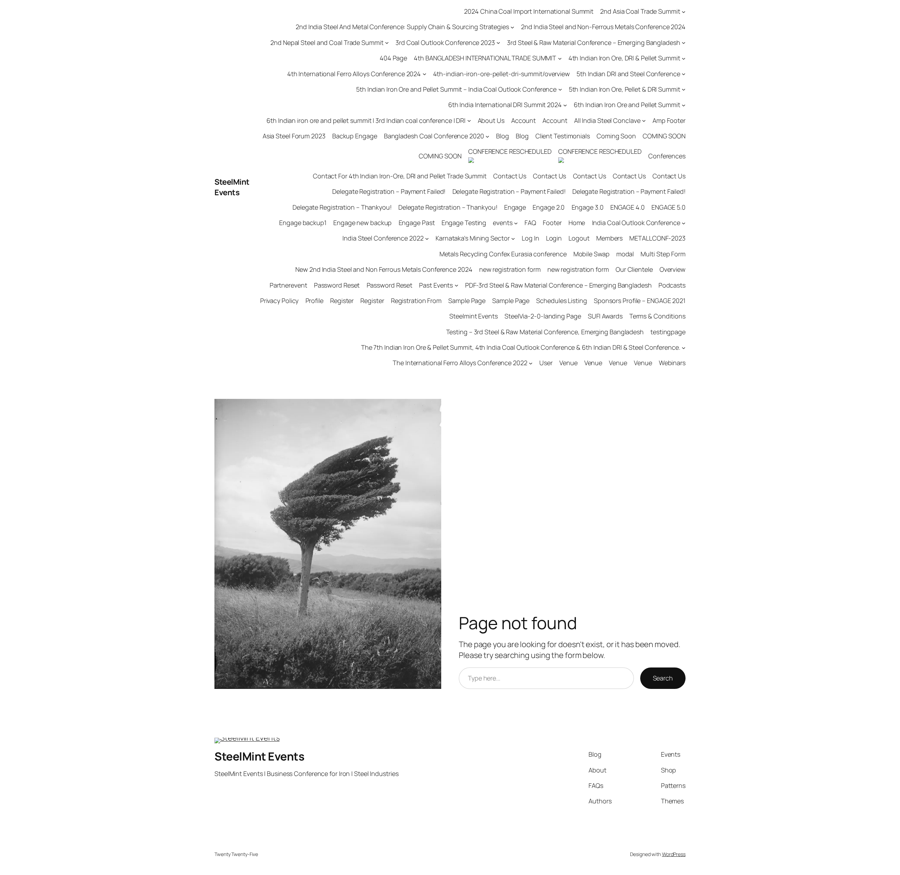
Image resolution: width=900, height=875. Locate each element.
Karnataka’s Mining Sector (473, 238)
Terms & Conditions (657, 316)
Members (609, 238)
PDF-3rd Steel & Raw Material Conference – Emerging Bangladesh (558, 285)
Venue (568, 362)
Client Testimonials (562, 136)
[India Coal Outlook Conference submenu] (684, 223)
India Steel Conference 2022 (382, 238)
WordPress (674, 854)
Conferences (667, 156)
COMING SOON (664, 136)
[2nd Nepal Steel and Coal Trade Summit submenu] (387, 43)
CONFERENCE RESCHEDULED (510, 151)
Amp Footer (669, 120)
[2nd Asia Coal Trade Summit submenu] (684, 11)
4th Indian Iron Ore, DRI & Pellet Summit (624, 58)
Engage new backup (362, 222)
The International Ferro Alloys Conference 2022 (460, 362)
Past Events (436, 285)
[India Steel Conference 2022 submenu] (427, 239)
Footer (552, 222)
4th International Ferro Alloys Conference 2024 (354, 74)
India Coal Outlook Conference (636, 222)
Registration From (416, 300)
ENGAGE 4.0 (627, 207)
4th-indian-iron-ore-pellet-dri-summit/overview (501, 74)
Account (523, 120)
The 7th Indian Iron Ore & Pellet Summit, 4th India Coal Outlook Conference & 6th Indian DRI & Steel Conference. (520, 347)
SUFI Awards (605, 316)
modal (625, 254)
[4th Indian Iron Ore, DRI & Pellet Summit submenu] (684, 58)
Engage (515, 207)
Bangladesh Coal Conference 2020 (434, 136)
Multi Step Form (663, 254)
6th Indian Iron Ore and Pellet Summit (627, 104)
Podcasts (672, 285)
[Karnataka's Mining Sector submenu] (513, 239)
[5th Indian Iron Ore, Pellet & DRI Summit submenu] (684, 89)
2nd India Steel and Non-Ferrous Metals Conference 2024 (603, 26)
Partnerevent (288, 285)
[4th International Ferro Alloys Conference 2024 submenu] (424, 74)
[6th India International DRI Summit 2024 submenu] (565, 105)
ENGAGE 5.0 (668, 207)
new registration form (510, 269)
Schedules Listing (561, 300)
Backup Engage (354, 136)
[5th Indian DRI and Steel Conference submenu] (684, 74)
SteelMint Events (232, 187)
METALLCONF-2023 (657, 238)
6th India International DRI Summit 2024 (505, 104)
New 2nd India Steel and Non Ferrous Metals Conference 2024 (383, 269)
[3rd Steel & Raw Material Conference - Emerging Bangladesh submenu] (684, 43)
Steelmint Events (473, 316)
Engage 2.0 (549, 207)
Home (576, 222)
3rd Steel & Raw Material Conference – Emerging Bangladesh (593, 42)
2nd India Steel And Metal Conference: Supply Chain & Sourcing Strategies (402, 26)
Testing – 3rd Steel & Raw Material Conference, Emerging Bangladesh (545, 332)
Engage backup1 (303, 222)
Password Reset (337, 285)
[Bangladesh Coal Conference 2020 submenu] (487, 136)
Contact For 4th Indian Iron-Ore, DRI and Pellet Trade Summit (400, 176)
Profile (314, 300)
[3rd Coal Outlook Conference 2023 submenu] (498, 43)
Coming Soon (616, 136)
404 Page (393, 58)
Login (554, 238)
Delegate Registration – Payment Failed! (388, 191)
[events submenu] (516, 223)
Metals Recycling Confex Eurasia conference (503, 254)
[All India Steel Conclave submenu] (644, 121)
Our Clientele (634, 269)
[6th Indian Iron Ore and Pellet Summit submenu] (684, 105)
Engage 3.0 (588, 207)
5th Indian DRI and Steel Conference (628, 74)
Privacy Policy (279, 300)
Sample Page (467, 300)
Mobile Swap (591, 254)
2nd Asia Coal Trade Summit (640, 11)
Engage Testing (464, 222)
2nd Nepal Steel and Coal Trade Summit (326, 42)
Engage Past (417, 222)
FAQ (530, 222)
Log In (530, 238)
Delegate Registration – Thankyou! (342, 207)
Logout (578, 238)
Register (342, 300)
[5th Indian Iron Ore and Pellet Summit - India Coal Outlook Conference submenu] (560, 89)
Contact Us (509, 176)
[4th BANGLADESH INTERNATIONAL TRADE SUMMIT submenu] (560, 58)
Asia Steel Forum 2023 (294, 136)
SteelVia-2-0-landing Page (542, 316)
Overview (673, 269)
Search (663, 678)
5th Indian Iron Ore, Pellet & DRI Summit (624, 89)
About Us (491, 120)
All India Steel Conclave (607, 120)
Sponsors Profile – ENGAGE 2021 (640, 300)
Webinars (672, 362)
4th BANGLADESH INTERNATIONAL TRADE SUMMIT (485, 58)
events (502, 222)
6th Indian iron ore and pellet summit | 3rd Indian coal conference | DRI (365, 120)
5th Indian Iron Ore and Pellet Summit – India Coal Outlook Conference (456, 89)
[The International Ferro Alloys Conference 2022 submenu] (531, 363)
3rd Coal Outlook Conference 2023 (445, 42)
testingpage (668, 332)
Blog (502, 136)
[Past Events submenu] (456, 285)
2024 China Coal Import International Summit (528, 11)
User (546, 362)
